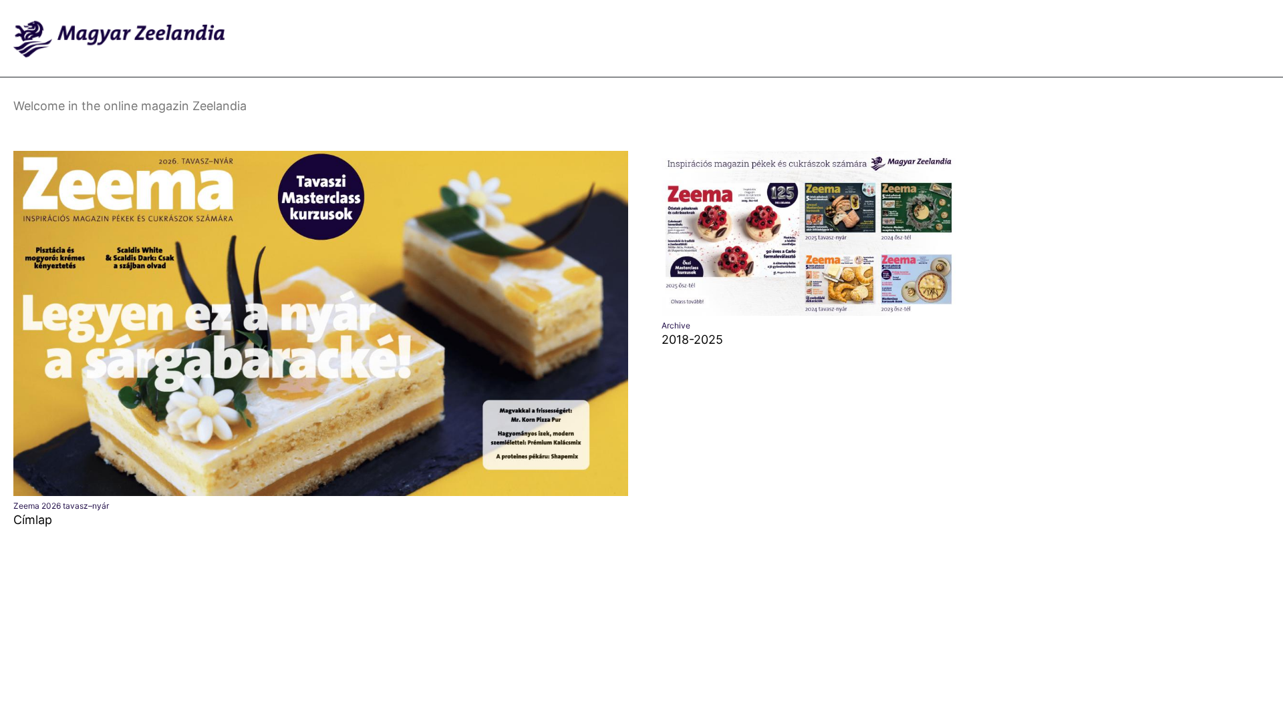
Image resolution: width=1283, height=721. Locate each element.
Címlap (32, 520)
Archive (676, 325)
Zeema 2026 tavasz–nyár (61, 506)
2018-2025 (692, 339)
